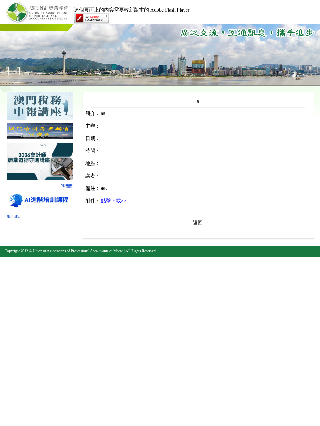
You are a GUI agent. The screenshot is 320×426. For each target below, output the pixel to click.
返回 (198, 222)
